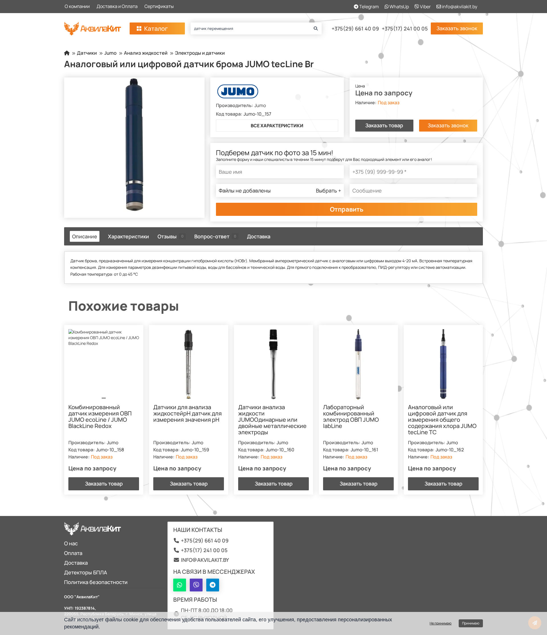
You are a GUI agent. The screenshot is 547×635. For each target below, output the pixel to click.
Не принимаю (441, 623)
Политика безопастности (96, 582)
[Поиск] (315, 28)
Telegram (368, 6)
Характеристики (128, 236)
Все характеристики (277, 125)
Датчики (87, 53)
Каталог (156, 28)
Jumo (110, 53)
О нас (71, 543)
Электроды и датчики (200, 53)
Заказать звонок (456, 28)
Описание (84, 236)
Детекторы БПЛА (85, 572)
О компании (77, 6)
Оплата (73, 553)
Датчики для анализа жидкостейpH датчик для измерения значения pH (187, 413)
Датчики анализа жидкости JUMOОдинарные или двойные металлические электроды (272, 420)
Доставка (258, 236)
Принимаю (470, 623)
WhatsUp (399, 6)
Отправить (347, 209)
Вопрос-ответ (215, 236)
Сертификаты (159, 6)
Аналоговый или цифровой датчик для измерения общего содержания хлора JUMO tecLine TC (442, 420)
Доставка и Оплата (117, 6)
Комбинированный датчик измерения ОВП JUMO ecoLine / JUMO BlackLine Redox (100, 417)
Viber (425, 6)
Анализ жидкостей (146, 53)
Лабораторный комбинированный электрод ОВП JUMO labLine (351, 417)
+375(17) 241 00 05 (405, 28)
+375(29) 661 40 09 (355, 28)
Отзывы (170, 236)
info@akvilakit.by (459, 6)
